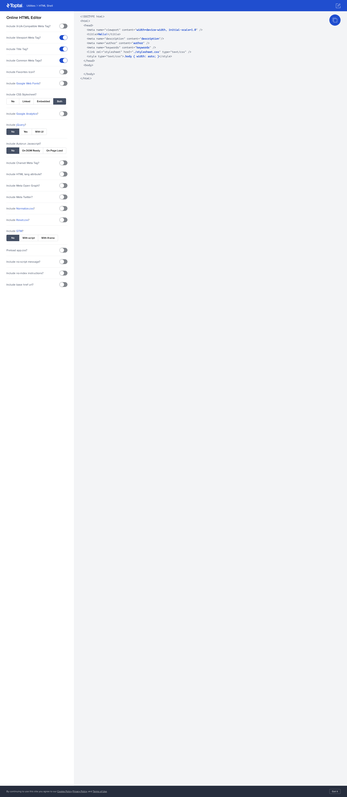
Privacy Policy (79, 791)
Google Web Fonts (27, 83)
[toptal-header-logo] (14, 6)
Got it (335, 791)
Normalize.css (24, 208)
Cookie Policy (64, 791)
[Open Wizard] (338, 5)
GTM (19, 231)
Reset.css (22, 220)
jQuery (20, 125)
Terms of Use (100, 791)
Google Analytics (26, 114)
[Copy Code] (335, 20)
